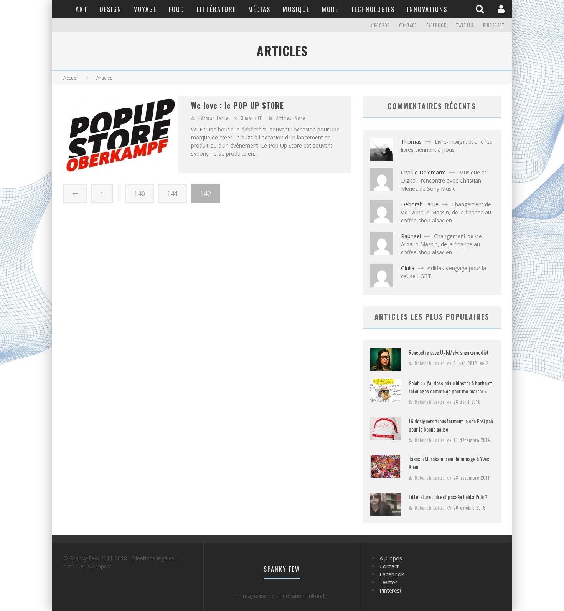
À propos (380, 25)
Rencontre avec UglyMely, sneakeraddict (449, 352)
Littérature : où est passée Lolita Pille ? (448, 497)
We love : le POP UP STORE (237, 105)
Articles (284, 118)
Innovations (427, 9)
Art (81, 9)
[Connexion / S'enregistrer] (502, 9)
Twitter (465, 25)
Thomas (411, 141)
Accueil (71, 78)
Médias (259, 9)
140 (139, 193)
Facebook (436, 25)
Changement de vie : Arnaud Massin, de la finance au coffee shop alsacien (446, 212)
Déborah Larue (213, 118)
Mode (330, 9)
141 (172, 193)
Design (111, 9)
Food (177, 9)
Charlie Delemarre (423, 172)
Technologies (373, 9)
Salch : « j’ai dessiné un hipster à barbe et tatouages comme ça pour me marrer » (450, 387)
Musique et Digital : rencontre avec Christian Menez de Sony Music (443, 180)
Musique (296, 9)
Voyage (145, 9)
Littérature (216, 9)
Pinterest (494, 25)
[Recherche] (480, 9)
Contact (408, 25)
